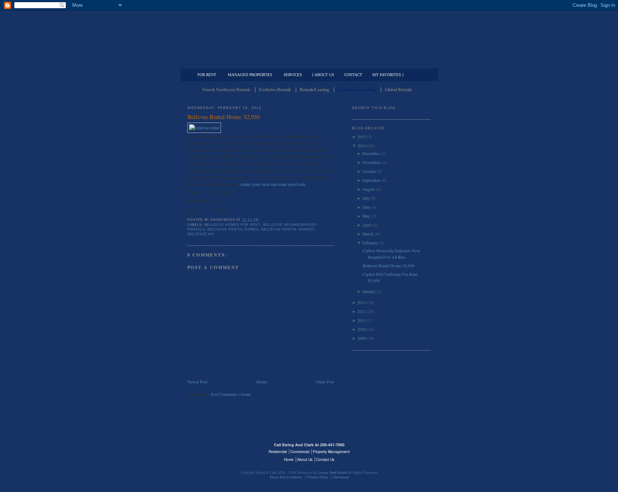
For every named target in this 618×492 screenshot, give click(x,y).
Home (261, 381)
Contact (353, 75)
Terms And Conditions (285, 477)
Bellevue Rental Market (287, 229)
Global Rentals (398, 89)
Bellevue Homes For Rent (233, 225)
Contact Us (325, 459)
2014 (361, 145)
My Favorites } (388, 75)
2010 (361, 329)
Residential (278, 451)
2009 (361, 338)
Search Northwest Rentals (226, 89)
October (369, 171)
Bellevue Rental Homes (233, 229)
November (371, 162)
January (369, 291)
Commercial (307, 63)
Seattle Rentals (309, 34)
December (370, 153)
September (371, 180)
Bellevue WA (200, 234)
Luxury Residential (224, 63)
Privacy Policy (317, 477)
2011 (361, 320)
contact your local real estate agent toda (272, 184)
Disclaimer (341, 477)
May (366, 216)
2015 (361, 136)
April (366, 225)
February (370, 242)
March (367, 234)
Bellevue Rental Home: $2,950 (223, 117)
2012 (361, 311)
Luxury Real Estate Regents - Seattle (218, 449)
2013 (361, 302)
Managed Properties (250, 75)
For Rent (206, 75)
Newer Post (197, 381)
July (365, 198)
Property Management (393, 63)
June (366, 207)
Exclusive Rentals (275, 89)
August (368, 189)
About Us (305, 459)
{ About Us (323, 75)
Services (293, 75)
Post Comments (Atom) (231, 394)
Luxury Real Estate (399, 449)
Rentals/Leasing (314, 89)
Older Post (325, 381)
